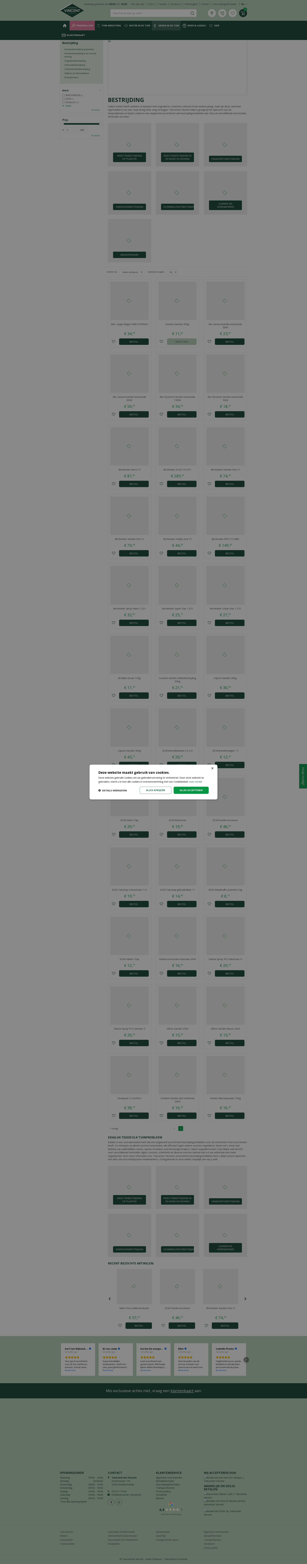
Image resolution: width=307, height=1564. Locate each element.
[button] (112, 790)
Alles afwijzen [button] (155, 790)
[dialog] (153, 782)
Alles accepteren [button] (191, 790)
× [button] (212, 768)
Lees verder (195, 781)
